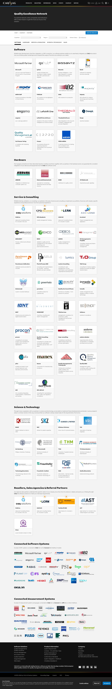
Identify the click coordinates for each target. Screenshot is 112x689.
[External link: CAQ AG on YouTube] (79, 667)
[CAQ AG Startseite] (9, 3)
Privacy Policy (9, 685)
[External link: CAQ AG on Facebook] (87, 667)
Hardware (26, 42)
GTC (61, 675)
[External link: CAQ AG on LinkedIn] (95, 667)
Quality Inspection (19, 656)
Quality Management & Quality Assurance (20, 649)
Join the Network (92, 33)
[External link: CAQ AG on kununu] (91, 667)
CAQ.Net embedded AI (50, 661)
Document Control (19, 654)
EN (108, 3)
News (54, 3)
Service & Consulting (38, 42)
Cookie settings (83, 683)
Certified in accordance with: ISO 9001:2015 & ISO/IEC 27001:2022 (88, 655)
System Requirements (50, 648)
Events (61, 3)
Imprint (55, 675)
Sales (65, 42)
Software (17, 42)
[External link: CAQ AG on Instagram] (83, 667)
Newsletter (81, 651)
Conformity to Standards (51, 656)
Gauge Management (19, 659)
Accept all (107, 683)
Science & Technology (54, 42)
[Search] (102, 3)
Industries (37, 3)
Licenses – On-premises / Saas (52, 651)
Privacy (67, 675)
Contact (80, 648)
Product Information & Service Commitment (50, 653)
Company (68, 3)
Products (29, 3)
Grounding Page (44, 675)
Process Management (20, 652)
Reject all (96, 683)
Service (76, 3)
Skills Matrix (17, 661)
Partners (80, 653)
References (47, 3)
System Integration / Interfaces (52, 659)
